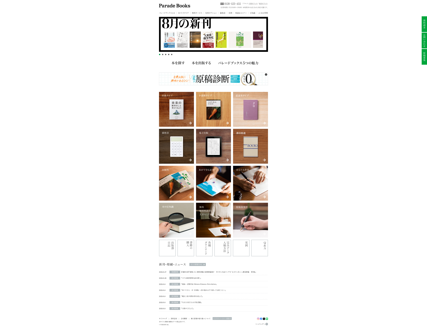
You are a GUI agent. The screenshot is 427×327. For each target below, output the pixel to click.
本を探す (177, 65)
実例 (230, 13)
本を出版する (201, 65)
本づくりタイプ (183, 13)
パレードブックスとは (167, 13)
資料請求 (174, 318)
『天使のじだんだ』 (187, 308)
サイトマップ (163, 318)
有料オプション (211, 13)
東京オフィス (263, 3)
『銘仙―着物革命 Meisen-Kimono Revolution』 (199, 284)
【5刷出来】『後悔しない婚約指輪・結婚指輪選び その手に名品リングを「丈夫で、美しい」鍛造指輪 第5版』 (218, 272)
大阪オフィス (253, 3)
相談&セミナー (241, 13)
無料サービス (197, 13)
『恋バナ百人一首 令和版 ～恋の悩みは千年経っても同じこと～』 (203, 290)
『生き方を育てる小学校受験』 (191, 302)
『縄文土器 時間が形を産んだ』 (192, 296)
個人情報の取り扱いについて (200, 318)
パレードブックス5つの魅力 (238, 65)
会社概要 (184, 318)
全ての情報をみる (196, 264)
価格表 (222, 13)
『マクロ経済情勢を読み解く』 (191, 278)
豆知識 (252, 13)
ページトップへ (260, 324)
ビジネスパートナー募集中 (222, 318)
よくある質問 (263, 13)
